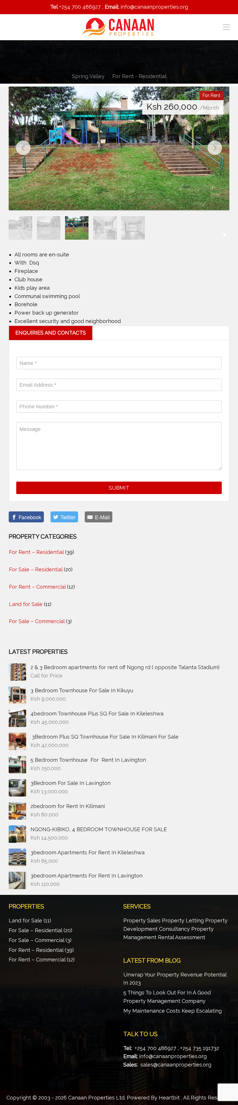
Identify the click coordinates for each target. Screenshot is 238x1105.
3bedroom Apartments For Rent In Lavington (86, 876)
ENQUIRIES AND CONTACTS (50, 333)
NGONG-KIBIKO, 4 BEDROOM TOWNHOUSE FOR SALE (99, 829)
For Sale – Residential (35, 569)
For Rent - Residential (139, 76)
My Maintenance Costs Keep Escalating (172, 1011)
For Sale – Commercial (36, 621)
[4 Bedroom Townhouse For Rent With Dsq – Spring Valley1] (119, 148)
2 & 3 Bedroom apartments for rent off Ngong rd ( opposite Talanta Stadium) (124, 667)
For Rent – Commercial (37, 587)
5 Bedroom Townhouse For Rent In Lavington (88, 760)
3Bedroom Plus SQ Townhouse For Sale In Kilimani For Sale (104, 737)
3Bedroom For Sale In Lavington (70, 783)
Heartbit (169, 1098)
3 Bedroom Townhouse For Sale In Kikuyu (81, 690)
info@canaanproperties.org (173, 1056)
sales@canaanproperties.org (175, 1065)
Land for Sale (25, 604)
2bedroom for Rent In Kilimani (67, 806)
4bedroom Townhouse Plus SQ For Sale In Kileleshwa (96, 714)
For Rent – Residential (36, 552)
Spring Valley (88, 76)
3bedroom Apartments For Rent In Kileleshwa (87, 852)
